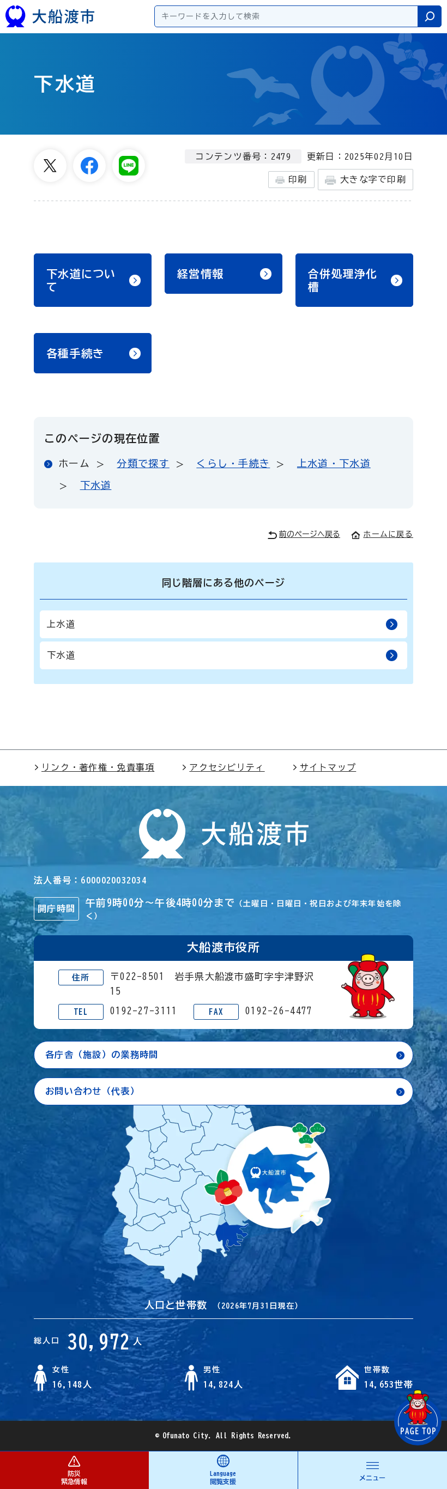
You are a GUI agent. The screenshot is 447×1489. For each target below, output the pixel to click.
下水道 (96, 485)
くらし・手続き (233, 463)
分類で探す (143, 463)
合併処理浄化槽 (343, 280)
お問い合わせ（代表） (92, 1091)
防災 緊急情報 (74, 1477)
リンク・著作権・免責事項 (97, 767)
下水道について (81, 280)
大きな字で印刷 (373, 179)
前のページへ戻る (309, 534)
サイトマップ (328, 767)
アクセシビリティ (226, 767)
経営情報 (200, 273)
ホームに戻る (388, 534)
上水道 (61, 624)
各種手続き (75, 353)
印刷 (297, 179)
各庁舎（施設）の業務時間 (101, 1054)
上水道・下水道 (334, 463)
